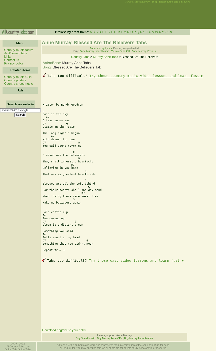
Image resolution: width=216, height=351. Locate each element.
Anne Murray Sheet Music (94, 51)
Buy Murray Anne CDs (109, 338)
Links (8, 56)
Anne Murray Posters (144, 51)
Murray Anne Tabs (105, 57)
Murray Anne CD (120, 51)
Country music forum (18, 50)
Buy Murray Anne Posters (138, 338)
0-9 (169, 32)
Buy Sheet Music (85, 338)
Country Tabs (80, 57)
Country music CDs (18, 77)
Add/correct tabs (15, 53)
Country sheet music (18, 83)
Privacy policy (14, 63)
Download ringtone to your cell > (64, 330)
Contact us (11, 60)
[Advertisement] (20, 16)
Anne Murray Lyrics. (101, 48)
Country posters (15, 80)
